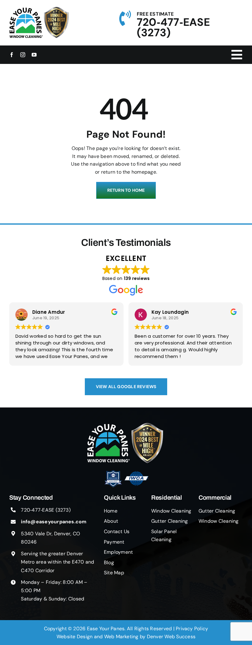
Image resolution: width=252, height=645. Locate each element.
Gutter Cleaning (169, 521)
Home (110, 511)
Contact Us (116, 531)
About (111, 521)
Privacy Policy (192, 628)
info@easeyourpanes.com (53, 521)
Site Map (114, 572)
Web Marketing (121, 636)
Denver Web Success (171, 636)
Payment (114, 542)
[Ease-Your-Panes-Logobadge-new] (126, 425)
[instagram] (22, 54)
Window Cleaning (171, 511)
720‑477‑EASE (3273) (173, 27)
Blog (109, 562)
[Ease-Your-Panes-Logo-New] (26, 9)
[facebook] (11, 54)
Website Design (75, 636)
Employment (118, 552)
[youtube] (34, 54)
